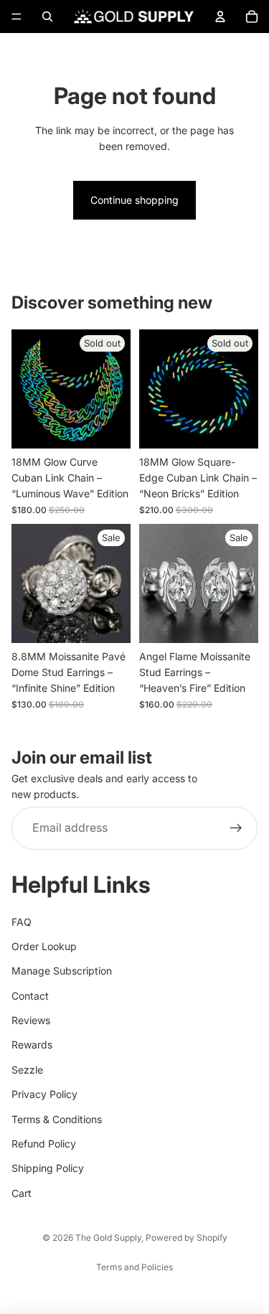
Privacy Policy (44, 1094)
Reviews (30, 1020)
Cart (21, 1193)
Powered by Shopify (186, 1237)
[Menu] (16, 16)
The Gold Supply (108, 1237)
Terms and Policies (134, 1267)
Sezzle (27, 1070)
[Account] (220, 16)
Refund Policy (43, 1143)
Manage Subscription (61, 971)
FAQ (21, 922)
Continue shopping (134, 200)
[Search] (47, 16)
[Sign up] (236, 828)
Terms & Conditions (56, 1119)
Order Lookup (44, 946)
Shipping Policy (47, 1168)
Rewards (31, 1044)
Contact (30, 996)
